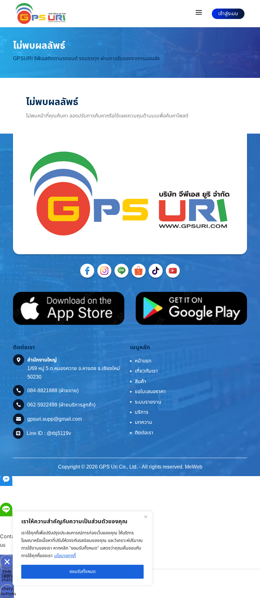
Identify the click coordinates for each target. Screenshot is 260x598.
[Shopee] (138, 278)
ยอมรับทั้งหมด (82, 571)
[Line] (121, 278)
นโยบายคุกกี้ (65, 555)
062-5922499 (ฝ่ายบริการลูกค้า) (61, 405)
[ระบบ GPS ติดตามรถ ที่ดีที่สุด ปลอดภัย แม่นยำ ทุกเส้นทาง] (41, 14)
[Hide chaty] (7, 562)
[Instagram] (104, 278)
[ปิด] (145, 516)
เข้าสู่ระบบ (228, 13)
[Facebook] (87, 278)
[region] (82, 548)
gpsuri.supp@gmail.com (54, 419)
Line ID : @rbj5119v (49, 433)
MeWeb (193, 467)
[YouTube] (173, 278)
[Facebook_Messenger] (6, 483)
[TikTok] (156, 278)
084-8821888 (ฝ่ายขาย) (53, 390)
